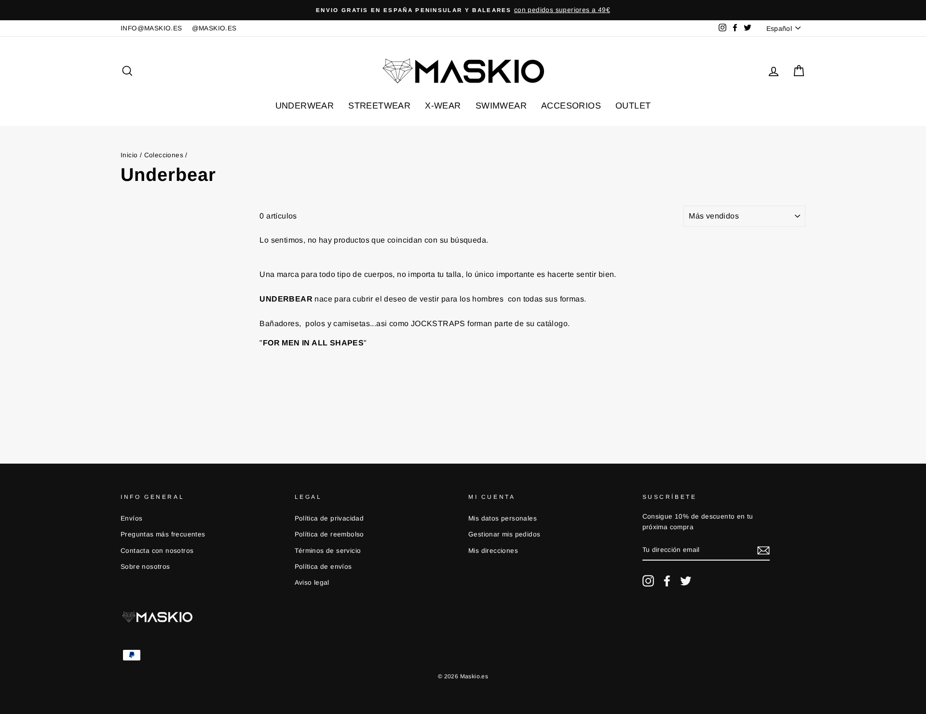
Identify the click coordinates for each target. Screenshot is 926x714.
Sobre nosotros (145, 566)
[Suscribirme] (763, 550)
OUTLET (633, 105)
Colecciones (163, 155)
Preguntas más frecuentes (163, 534)
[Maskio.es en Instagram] (648, 581)
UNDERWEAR (304, 105)
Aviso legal (312, 582)
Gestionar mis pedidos (504, 534)
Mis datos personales (502, 518)
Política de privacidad (329, 518)
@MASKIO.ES (214, 28)
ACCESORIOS (571, 105)
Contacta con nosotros (157, 550)
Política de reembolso (329, 534)
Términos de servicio (328, 550)
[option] (463, 10)
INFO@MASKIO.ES (151, 28)
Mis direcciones (493, 550)
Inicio (129, 155)
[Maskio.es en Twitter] (686, 581)
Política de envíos (323, 566)
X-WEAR (443, 105)
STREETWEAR (379, 105)
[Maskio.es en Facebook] (667, 581)
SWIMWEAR (501, 105)
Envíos (131, 518)
